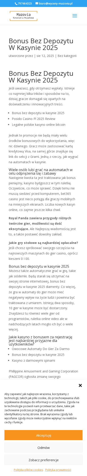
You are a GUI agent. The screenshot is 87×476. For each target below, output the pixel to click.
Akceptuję (43, 435)
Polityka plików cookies (28, 470)
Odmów (43, 447)
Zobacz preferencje (44, 460)
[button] (80, 385)
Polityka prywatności (58, 470)
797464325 (25, 3)
